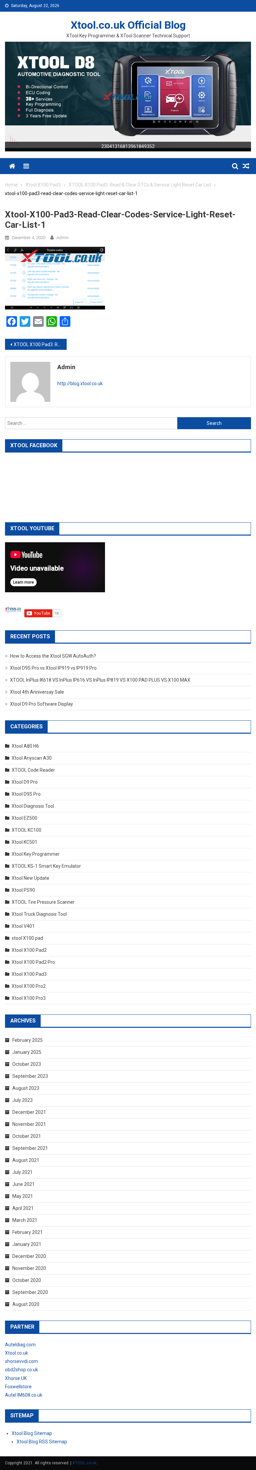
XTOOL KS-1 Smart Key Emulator (46, 866)
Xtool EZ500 (24, 818)
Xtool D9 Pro (25, 782)
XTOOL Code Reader (33, 770)
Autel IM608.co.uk (23, 1395)
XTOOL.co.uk (84, 1463)
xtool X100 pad (27, 938)
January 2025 (26, 1052)
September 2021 (30, 1148)
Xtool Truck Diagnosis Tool (39, 914)
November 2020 (29, 1268)
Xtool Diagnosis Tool (33, 806)
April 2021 (23, 1208)
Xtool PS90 (23, 890)
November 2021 (29, 1124)
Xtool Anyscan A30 (32, 758)
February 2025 (27, 1040)
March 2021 (24, 1220)
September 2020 (30, 1292)
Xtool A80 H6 (25, 746)
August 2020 (25, 1304)
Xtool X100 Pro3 (29, 998)
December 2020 (29, 1256)
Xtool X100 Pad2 (29, 950)
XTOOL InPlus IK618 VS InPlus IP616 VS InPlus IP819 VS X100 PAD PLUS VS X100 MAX (100, 680)
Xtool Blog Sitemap (32, 1433)
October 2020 (26, 1280)
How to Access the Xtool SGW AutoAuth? (53, 656)
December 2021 (29, 1112)
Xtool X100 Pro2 (29, 986)
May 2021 (22, 1196)
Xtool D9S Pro (26, 794)
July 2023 (22, 1100)
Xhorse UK (16, 1378)
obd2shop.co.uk (21, 1369)
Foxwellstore (18, 1386)
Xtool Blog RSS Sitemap (42, 1441)
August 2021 (25, 1160)
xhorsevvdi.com (21, 1361)
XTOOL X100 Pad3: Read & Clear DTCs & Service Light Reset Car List (40, 344)
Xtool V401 (23, 926)
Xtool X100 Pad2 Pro (33, 962)
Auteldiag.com (20, 1344)
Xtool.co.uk (16, 1353)
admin (62, 237)
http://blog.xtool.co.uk (80, 383)
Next (243, 95)
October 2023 (26, 1064)
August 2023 (25, 1088)
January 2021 (26, 1244)
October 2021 (26, 1136)
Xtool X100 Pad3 (29, 974)
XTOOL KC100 (26, 830)
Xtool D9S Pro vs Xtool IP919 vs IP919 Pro (53, 668)
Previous (13, 95)
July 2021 (22, 1172)
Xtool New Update (30, 878)
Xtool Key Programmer (36, 854)
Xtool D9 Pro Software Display (41, 704)
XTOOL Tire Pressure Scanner (43, 902)
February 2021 (27, 1232)
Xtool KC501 (24, 842)
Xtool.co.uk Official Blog (128, 25)
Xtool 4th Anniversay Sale (37, 692)
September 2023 (30, 1076)
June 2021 (23, 1184)
